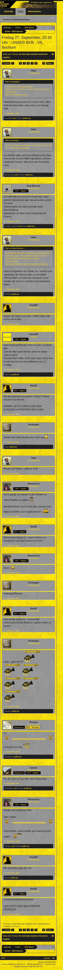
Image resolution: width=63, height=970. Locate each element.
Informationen (34, 11)
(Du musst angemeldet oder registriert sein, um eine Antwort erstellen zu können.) (26, 925)
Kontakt (47, 958)
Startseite (8, 11)
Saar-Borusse (33, 186)
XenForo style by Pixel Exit (32, 966)
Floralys (19, 118)
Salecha (15, 226)
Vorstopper (33, 424)
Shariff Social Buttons (35, 964)
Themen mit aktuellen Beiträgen (16, 19)
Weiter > (50, 63)
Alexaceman (9, 175)
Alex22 (33, 385)
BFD (3, 958)
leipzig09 (33, 334)
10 (44, 63)
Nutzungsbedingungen (47, 962)
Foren (20, 11)
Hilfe (53, 958)
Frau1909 (8, 118)
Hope (33, 70)
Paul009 (8, 294)
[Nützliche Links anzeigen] (53, 27)
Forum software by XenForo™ (13, 964)
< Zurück (6, 63)
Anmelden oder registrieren (41, 2)
